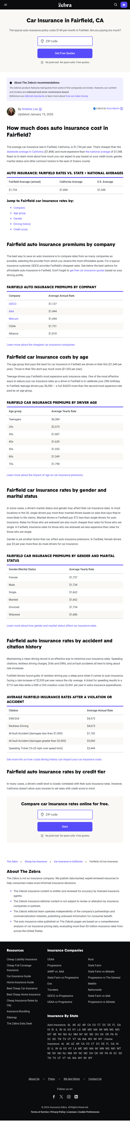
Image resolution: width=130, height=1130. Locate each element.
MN (106, 1029)
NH (65, 1034)
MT (49, 1034)
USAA (50, 959)
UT (69, 1039)
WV (90, 1039)
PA (112, 1034)
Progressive (54, 965)
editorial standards (34, 96)
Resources (15, 950)
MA (95, 1029)
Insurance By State (62, 1016)
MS (112, 1029)
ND (91, 1034)
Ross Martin (113, 108)
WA (84, 1039)
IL (57, 1029)
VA (79, 1039)
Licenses (72, 1112)
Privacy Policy (58, 1112)
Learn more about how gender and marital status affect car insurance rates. (52, 625)
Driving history (22, 224)
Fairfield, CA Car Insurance (104, 861)
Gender (18, 218)
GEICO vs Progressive (60, 995)
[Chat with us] (124, 5)
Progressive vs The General (104, 977)
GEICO (12, 303)
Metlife (92, 983)
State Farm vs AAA (99, 995)
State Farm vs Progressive (63, 977)
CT (99, 1024)
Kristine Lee (30, 109)
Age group (20, 213)
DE (109, 1024)
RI (116, 1034)
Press (51, 1079)
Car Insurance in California (68, 861)
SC (49, 1039)
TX (64, 1039)
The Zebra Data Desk (19, 1023)
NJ (70, 1034)
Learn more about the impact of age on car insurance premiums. (45, 475)
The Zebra (12, 861)
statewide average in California (25, 151)
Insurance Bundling (18, 1011)
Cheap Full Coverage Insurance (19, 968)
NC (86, 1034)
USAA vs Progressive (59, 1002)
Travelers (52, 989)
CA (89, 1024)
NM (75, 1034)
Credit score (21, 229)
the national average (98, 151)
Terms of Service (40, 1112)
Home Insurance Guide (20, 982)
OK (102, 1034)
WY (100, 1039)
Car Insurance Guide (19, 976)
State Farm (94, 965)
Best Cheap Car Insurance (22, 988)
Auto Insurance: (56, 1024)
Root (91, 959)
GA (119, 1024)
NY (81, 1034)
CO (94, 1024)
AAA (11, 311)
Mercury (13, 318)
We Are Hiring (72, 1079)
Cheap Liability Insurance (22, 959)
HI (48, 1029)
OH (97, 1034)
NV (60, 1034)
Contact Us (95, 1079)
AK (74, 1024)
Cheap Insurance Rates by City (22, 1003)
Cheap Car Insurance (36, 861)
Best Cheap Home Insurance (23, 994)
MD (90, 1029)
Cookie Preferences (88, 1112)
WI (95, 1039)
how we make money (77, 96)
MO (117, 1029)
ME (84, 1029)
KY (74, 1029)
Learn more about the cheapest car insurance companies (40, 344)
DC (104, 1024)
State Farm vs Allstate (101, 971)
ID (52, 1029)
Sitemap (12, 1017)
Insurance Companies (65, 950)
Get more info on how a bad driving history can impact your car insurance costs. (54, 759)
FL (113, 1024)
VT (74, 1039)
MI (100, 1029)
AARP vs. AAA (55, 971)
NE (54, 1034)
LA (79, 1029)
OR (107, 1034)
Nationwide (95, 989)
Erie (49, 983)
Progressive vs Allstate (101, 1002)
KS (69, 1029)
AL (69, 1024)
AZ (79, 1024)
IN (60, 1029)
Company (19, 207)
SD (54, 1039)
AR (84, 1024)
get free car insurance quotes (87, 270)
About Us (34, 1079)
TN (59, 1039)
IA (64, 1029)
